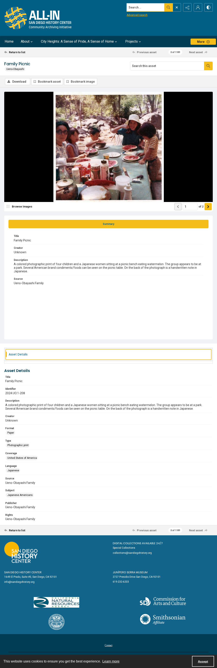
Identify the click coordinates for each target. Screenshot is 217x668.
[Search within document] (208, 66)
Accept (203, 661)
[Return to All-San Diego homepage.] (38, 17)
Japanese (13, 470)
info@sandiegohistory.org (19, 581)
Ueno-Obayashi (15, 69)
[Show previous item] (178, 206)
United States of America (22, 457)
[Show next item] (208, 206)
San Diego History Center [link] (23, 572)
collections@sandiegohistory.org (132, 552)
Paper (10, 432)
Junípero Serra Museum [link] (130, 572)
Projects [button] (131, 41)
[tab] (108, 224)
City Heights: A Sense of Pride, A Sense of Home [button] (77, 41)
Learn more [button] (111, 661)
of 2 (201, 206)
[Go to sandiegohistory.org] (21, 552)
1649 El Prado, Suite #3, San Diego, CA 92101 (30, 576)
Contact (108, 645)
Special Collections (124, 547)
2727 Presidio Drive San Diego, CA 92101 (137, 576)
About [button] (25, 41)
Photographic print (18, 445)
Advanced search (137, 15)
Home (9, 41)
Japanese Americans (20, 495)
